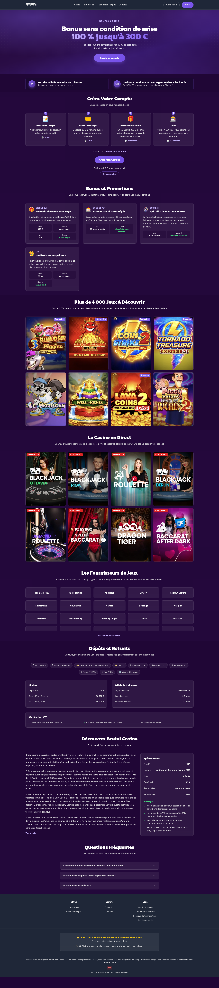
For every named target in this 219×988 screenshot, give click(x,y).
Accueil (77, 4)
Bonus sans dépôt (107, 4)
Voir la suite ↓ (31, 833)
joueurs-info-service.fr (121, 946)
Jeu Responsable (145, 920)
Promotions (89, 4)
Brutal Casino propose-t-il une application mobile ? (89, 875)
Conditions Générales (145, 911)
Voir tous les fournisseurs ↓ (110, 635)
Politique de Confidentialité (145, 916)
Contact (123, 4)
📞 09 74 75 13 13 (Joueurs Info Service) (92, 946)
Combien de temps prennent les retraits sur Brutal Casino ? (93, 865)
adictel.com (138, 946)
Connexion (171, 5)
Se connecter (109, 174)
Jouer (187, 4)
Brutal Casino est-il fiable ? (77, 885)
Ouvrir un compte (109, 58)
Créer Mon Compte (109, 160)
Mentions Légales (145, 907)
